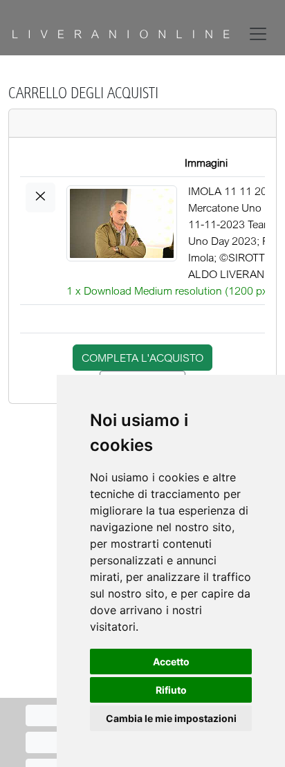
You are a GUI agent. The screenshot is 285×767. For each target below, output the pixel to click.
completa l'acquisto (142, 357)
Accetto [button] (171, 661)
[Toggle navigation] (261, 34)
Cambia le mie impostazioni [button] (171, 718)
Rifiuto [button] (171, 690)
